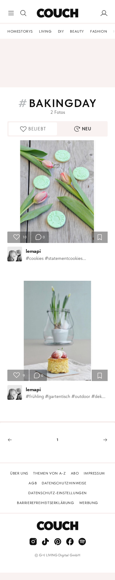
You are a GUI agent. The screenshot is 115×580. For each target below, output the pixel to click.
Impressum (94, 473)
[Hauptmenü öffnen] (11, 13)
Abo (75, 473)
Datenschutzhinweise (64, 483)
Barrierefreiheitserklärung (45, 503)
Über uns (19, 473)
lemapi (33, 251)
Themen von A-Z (49, 473)
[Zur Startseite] (57, 13)
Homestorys (20, 31)
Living (45, 31)
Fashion (98, 31)
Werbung (88, 503)
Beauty (77, 31)
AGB (33, 483)
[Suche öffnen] (23, 13)
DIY (61, 31)
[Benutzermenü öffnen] (104, 13)
